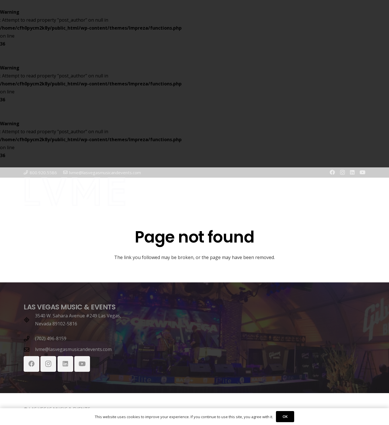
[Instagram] (342, 172)
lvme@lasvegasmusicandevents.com (73, 349)
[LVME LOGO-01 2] (75, 192)
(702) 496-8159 (50, 338)
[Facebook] (332, 172)
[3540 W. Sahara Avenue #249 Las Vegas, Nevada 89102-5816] (29, 320)
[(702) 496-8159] (29, 338)
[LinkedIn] (352, 172)
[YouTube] (362, 172)
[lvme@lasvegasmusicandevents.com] (29, 349)
